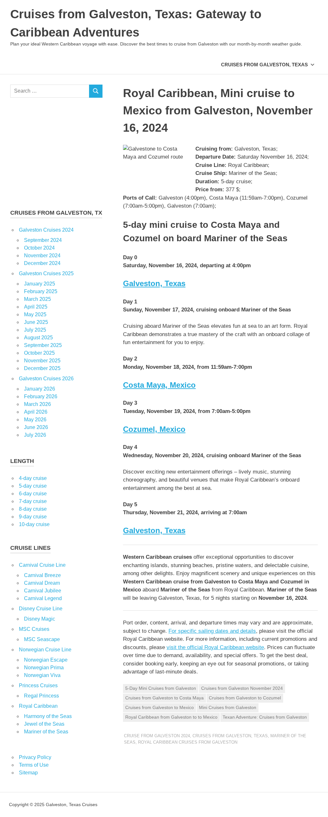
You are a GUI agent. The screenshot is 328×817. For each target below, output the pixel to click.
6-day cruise (33, 493)
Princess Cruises (38, 685)
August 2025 (38, 337)
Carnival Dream (42, 583)
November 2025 (42, 360)
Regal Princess (41, 695)
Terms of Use (34, 765)
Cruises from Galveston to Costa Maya (164, 697)
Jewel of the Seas (44, 724)
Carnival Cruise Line (42, 565)
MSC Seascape (42, 639)
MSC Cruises (34, 629)
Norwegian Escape (46, 660)
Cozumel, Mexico (154, 429)
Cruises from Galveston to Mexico (159, 707)
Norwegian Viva (42, 675)
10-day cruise (34, 524)
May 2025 (35, 314)
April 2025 (35, 306)
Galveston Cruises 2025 (46, 273)
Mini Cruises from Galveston (227, 707)
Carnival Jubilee (42, 590)
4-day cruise (33, 478)
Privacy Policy (35, 757)
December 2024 (42, 263)
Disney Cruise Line (40, 608)
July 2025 (35, 330)
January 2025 (39, 283)
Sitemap (28, 772)
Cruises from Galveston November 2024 (242, 688)
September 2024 (43, 240)
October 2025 (39, 353)
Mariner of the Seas (46, 731)
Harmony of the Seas (48, 716)
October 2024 (39, 248)
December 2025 (42, 368)
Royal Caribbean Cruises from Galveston (187, 742)
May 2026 (35, 419)
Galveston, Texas (154, 283)
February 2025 (40, 291)
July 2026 (35, 435)
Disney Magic (39, 619)
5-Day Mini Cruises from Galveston (160, 688)
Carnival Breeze (42, 575)
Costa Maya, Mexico (159, 385)
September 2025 (43, 345)
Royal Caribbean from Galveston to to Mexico (171, 717)
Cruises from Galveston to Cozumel (245, 697)
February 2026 (40, 396)
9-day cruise (33, 516)
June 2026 (36, 427)
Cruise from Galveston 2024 (157, 735)
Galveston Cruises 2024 (46, 230)
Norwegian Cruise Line (45, 649)
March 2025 (37, 299)
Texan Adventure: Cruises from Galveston (265, 717)
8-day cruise (33, 509)
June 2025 (36, 322)
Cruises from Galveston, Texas (264, 64)
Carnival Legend (43, 598)
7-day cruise (33, 501)
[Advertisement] (56, 153)
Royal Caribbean (38, 706)
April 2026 (35, 412)
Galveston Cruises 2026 (46, 378)
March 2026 (37, 404)
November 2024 (42, 255)
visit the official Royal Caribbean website (215, 647)
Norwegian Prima (44, 667)
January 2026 (39, 389)
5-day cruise (33, 486)
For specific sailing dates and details (212, 631)
